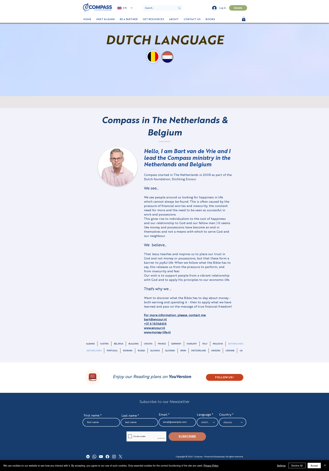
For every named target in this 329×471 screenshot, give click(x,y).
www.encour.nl (154, 328)
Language (204, 414)
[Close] (325, 465)
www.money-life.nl (157, 332)
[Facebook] (107, 456)
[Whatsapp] (94, 456)
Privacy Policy (211, 465)
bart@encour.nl (155, 319)
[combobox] (232, 422)
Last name (129, 415)
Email (163, 414)
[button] (210, 19)
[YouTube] (101, 456)
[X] (120, 456)
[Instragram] (114, 456)
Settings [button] (281, 465)
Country (225, 414)
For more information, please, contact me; (175, 315)
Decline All (297, 465)
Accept (314, 465)
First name (91, 415)
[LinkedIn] (88, 456)
